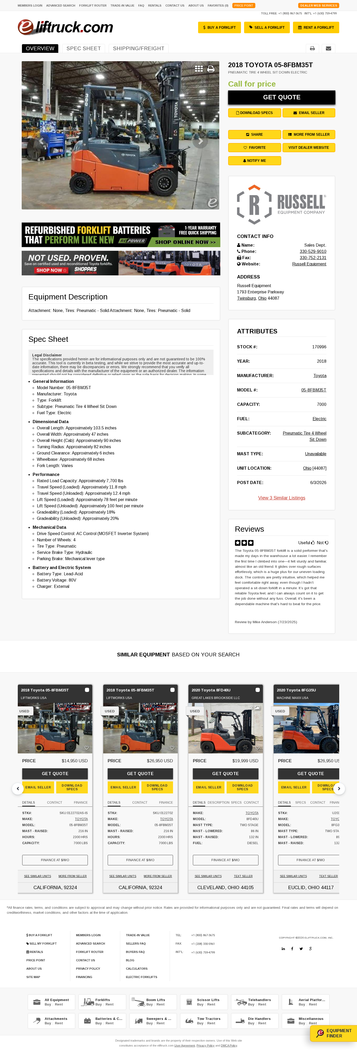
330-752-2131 (313, 257)
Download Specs (256, 113)
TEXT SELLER (243, 876)
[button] (36, 135)
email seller (310, 113)
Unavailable (315, 454)
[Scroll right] (339, 789)
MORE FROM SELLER (73, 876)
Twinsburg (246, 298)
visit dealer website (309, 148)
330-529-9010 (313, 251)
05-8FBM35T (313, 390)
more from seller (311, 135)
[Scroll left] (18, 789)
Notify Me (256, 161)
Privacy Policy (206, 1045)
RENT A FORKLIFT (319, 28)
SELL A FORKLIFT (270, 28)
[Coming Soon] (283, 948)
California (47, 887)
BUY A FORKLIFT (222, 28)
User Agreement (184, 1045)
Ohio (262, 298)
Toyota (319, 375)
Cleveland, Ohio (218, 887)
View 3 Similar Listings (281, 498)
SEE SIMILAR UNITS (37, 876)
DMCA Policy (229, 1045)
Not (321, 543)
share (256, 135)
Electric (319, 419)
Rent (59, 1004)
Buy (48, 1004)
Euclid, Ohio (304, 887)
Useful (304, 543)
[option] (120, 135)
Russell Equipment (309, 264)
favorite (256, 148)
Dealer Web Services (318, 5)
